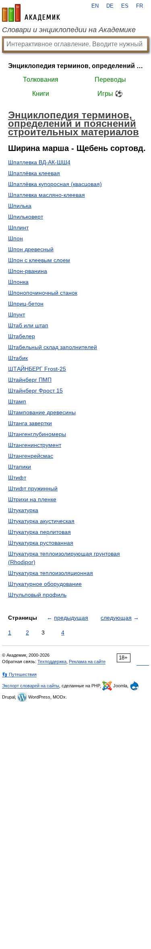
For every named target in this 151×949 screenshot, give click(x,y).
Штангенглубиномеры (37, 434)
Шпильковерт (25, 216)
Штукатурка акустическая (41, 521)
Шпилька (19, 206)
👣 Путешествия (19, 674)
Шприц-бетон (25, 303)
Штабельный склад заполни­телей (52, 347)
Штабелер (21, 336)
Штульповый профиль (37, 594)
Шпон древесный (31, 249)
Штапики (19, 466)
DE (110, 6)
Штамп (17, 401)
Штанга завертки (30, 423)
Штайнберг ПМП (30, 379)
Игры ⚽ (110, 93)
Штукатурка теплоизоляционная (50, 573)
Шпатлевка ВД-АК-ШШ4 (39, 162)
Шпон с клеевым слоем (39, 260)
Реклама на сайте (87, 661)
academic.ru (31, 13)
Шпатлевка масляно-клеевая (46, 195)
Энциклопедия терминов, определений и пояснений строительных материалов (75, 65)
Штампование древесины (42, 412)
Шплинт (18, 227)
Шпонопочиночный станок (42, 292)
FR (139, 6)
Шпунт (16, 314)
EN (95, 6)
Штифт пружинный (33, 488)
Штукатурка (23, 510)
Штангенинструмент (34, 445)
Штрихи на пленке (32, 499)
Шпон (15, 238)
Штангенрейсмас (30, 456)
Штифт (17, 477)
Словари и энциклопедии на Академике (69, 30)
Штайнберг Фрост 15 (35, 390)
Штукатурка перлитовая (39, 532)
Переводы (110, 79)
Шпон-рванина (27, 271)
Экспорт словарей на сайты (30, 685)
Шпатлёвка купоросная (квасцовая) (55, 184)
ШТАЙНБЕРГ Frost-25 (37, 369)
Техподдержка (51, 661)
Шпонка (18, 282)
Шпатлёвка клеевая (34, 173)
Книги (40, 93)
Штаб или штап (28, 325)
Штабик (18, 358)
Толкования (40, 79)
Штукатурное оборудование (45, 584)
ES (124, 6)
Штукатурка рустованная (40, 543)
